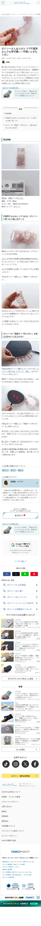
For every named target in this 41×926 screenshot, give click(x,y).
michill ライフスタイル (34, 627)
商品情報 (9, 113)
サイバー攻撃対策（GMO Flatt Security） (12, 874)
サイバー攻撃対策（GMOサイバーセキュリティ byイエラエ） (17, 872)
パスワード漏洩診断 (7, 864)
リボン (21, 198)
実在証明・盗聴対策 (7, 869)
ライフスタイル (23, 14)
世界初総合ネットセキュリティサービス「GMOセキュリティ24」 (18, 861)
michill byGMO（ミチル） (9, 14)
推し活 (4, 441)
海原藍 (8, 62)
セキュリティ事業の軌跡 (8, 877)
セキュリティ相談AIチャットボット (11, 866)
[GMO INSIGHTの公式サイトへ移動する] (20, 851)
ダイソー (16, 206)
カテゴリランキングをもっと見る (20, 679)
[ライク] (38, 2)
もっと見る (20, 749)
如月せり (37, 672)
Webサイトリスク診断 (19, 864)
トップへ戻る (19, 561)
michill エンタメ (35, 744)
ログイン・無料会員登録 (20, 776)
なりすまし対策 (27, 874)
